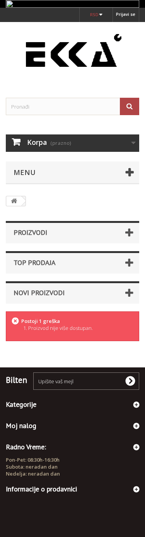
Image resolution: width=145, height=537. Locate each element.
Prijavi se (125, 14)
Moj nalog (21, 425)
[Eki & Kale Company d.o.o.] (72, 53)
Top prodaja (35, 262)
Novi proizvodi (39, 292)
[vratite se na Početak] (14, 201)
